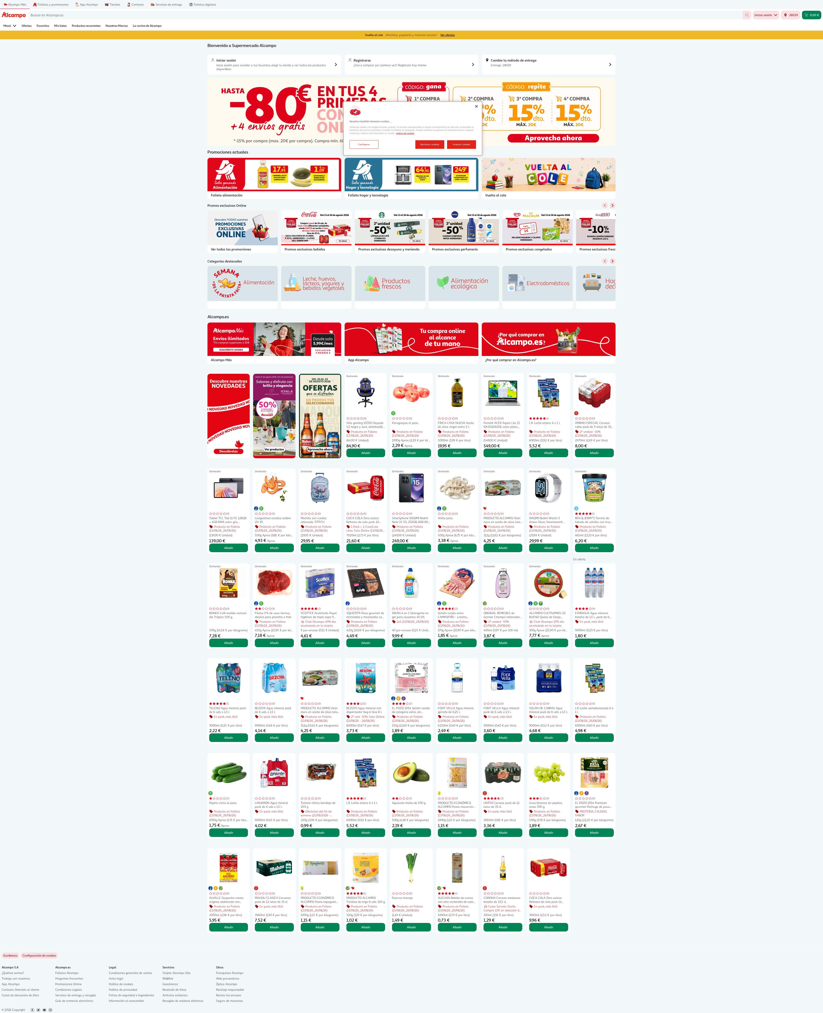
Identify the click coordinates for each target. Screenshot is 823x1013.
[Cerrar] (476, 106)
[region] (412, 128)
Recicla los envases (228, 995)
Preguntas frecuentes (69, 978)
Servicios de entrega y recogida (75, 995)
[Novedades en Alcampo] (228, 416)
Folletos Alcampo (66, 973)
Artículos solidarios (175, 995)
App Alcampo (11, 984)
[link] (39, 956)
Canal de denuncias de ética (20, 995)
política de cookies (405, 133)
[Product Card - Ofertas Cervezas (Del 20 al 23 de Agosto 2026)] (320, 416)
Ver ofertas (447, 35)
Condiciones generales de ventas (130, 973)
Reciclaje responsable (230, 989)
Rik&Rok (167, 978)
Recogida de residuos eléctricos (182, 1000)
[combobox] (385, 15)
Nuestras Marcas (117, 25)
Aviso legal (116, 978)
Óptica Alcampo (226, 984)
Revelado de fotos (174, 989)
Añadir (365, 453)
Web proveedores (227, 978)
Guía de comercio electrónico (74, 1000)
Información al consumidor (126, 1000)
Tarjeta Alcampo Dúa (176, 973)
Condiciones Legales (68, 989)
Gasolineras (170, 984)
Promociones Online (68, 984)
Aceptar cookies (461, 144)
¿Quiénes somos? (13, 973)
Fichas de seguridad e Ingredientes (131, 995)
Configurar (364, 144)
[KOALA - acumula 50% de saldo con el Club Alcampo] (274, 416)
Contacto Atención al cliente (20, 989)
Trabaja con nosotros (16, 978)
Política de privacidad (123, 989)
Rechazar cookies (430, 144)
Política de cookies (121, 984)
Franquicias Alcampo (229, 973)
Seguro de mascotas (229, 1000)
